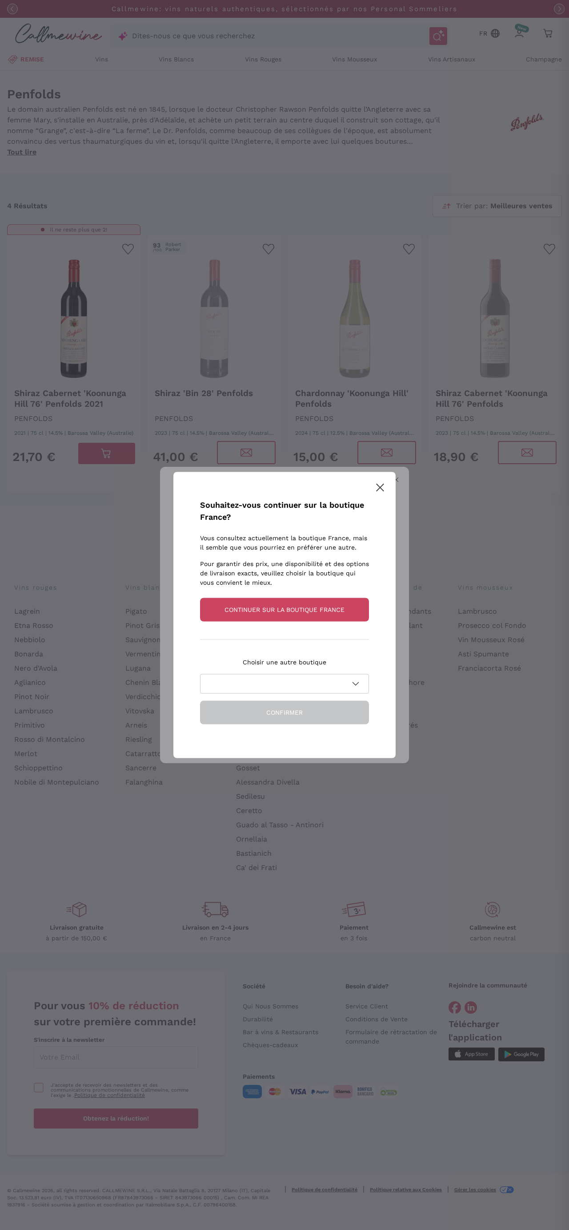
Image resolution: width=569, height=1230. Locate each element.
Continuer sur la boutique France (284, 609)
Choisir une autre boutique (284, 662)
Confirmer (284, 712)
